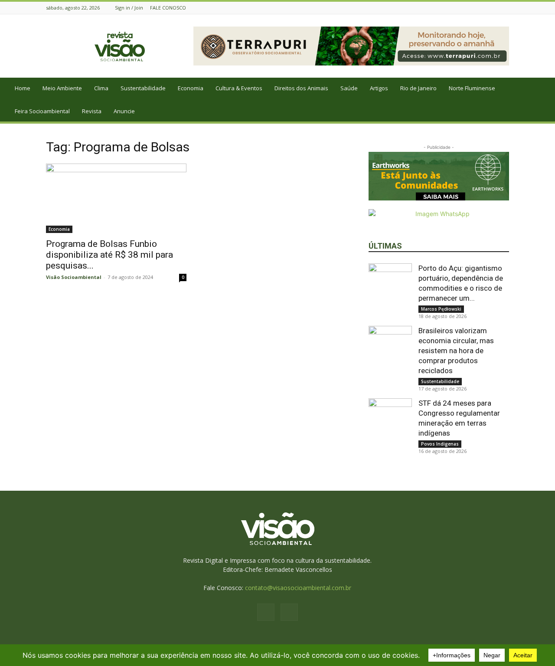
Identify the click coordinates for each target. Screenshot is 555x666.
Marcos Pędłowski (441, 309)
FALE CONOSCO (168, 7)
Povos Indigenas (440, 444)
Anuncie (124, 111)
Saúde (349, 88)
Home (22, 88)
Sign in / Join (129, 7)
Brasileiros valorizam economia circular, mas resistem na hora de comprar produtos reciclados (456, 350)
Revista (91, 111)
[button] (544, 89)
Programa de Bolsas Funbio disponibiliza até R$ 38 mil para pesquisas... (109, 255)
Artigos (379, 88)
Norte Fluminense (472, 88)
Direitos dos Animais (301, 88)
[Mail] (504, 7)
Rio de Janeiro (418, 88)
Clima (101, 88)
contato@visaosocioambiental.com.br (298, 588)
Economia (190, 88)
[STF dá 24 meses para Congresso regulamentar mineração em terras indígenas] (390, 420)
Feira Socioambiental (42, 111)
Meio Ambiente (62, 88)
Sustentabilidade (143, 88)
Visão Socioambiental (73, 277)
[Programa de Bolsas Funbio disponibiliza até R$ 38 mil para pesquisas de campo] (116, 198)
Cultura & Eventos (238, 88)
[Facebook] (493, 7)
